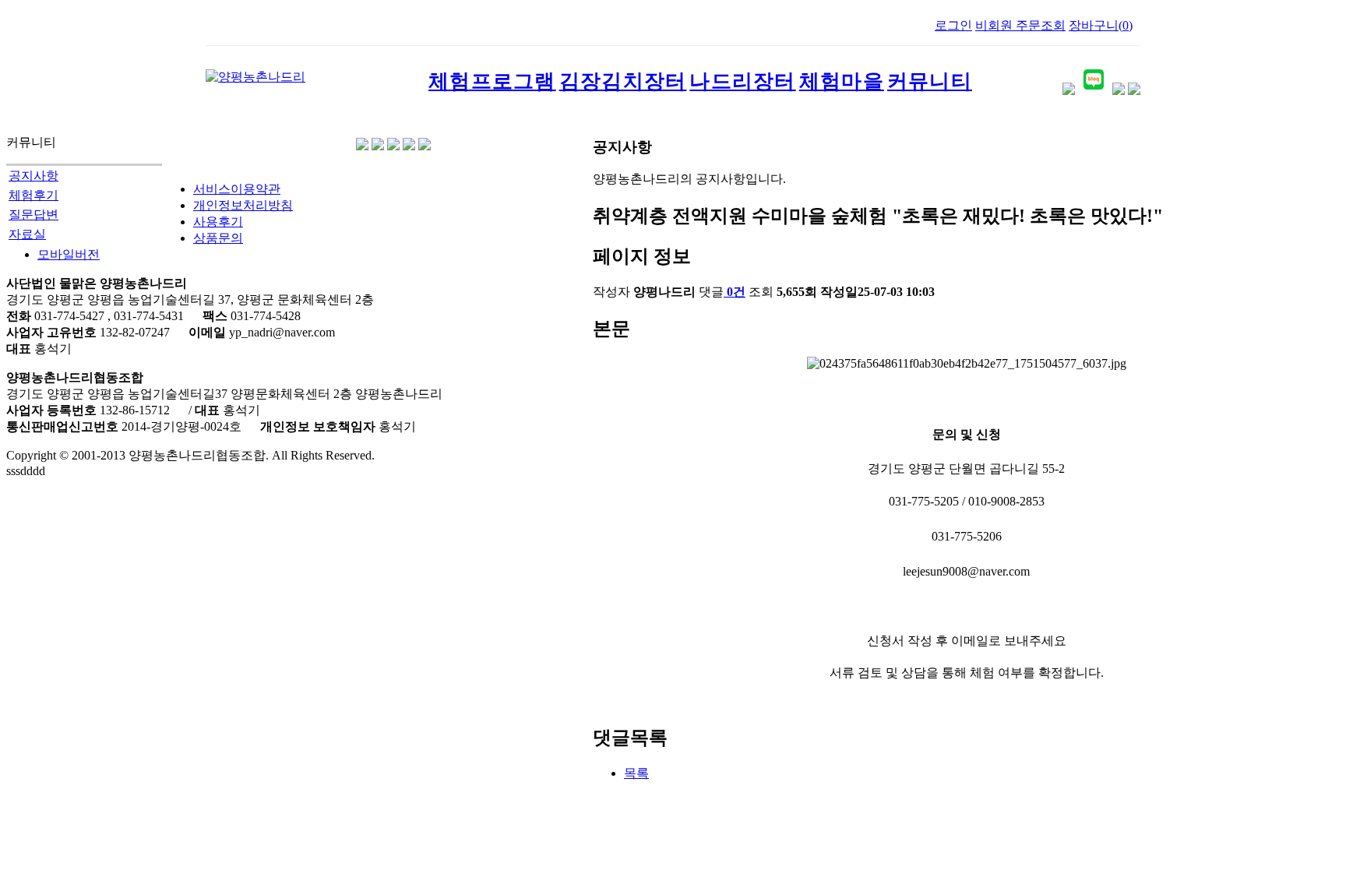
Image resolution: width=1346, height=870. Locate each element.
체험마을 (841, 81)
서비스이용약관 (236, 188)
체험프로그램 (492, 81)
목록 (636, 773)
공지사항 (33, 175)
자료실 (27, 234)
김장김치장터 (623, 81)
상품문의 (218, 238)
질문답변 (33, 214)
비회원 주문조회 (1020, 25)
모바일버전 (68, 254)
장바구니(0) (1101, 25)
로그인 (953, 25)
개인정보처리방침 (243, 205)
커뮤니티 (929, 81)
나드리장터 (742, 81)
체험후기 (33, 195)
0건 (736, 291)
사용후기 (218, 221)
